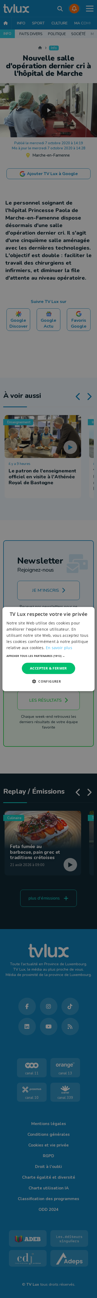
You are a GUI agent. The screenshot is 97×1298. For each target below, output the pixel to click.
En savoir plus (59, 647)
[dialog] (48, 649)
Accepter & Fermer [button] (48, 668)
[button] (48, 655)
